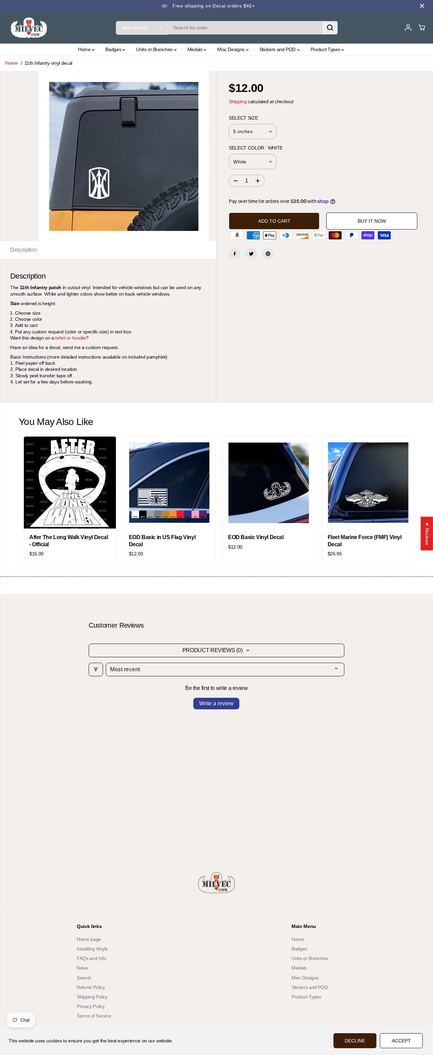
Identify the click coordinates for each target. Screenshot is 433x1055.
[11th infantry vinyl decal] (123, 156)
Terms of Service (94, 1016)
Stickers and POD (278, 49)
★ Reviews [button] (427, 533)
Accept (401, 1040)
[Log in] (408, 27)
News (82, 968)
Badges (113, 49)
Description (23, 250)
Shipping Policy (92, 996)
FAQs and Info (91, 958)
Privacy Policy (91, 1006)
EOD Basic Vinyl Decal (256, 537)
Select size (243, 118)
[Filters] (96, 669)
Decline (355, 1040)
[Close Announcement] (422, 6)
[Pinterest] (268, 253)
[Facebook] (234, 253)
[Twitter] (251, 253)
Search (84, 977)
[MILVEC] (29, 27)
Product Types (326, 49)
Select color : (256, 148)
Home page (89, 939)
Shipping (238, 101)
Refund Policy (91, 987)
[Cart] (422, 27)
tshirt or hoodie (70, 338)
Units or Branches (155, 49)
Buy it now (372, 221)
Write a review (216, 703)
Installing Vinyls (92, 948)
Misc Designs (231, 49)
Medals (196, 49)
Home (85, 49)
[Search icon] (330, 27)
